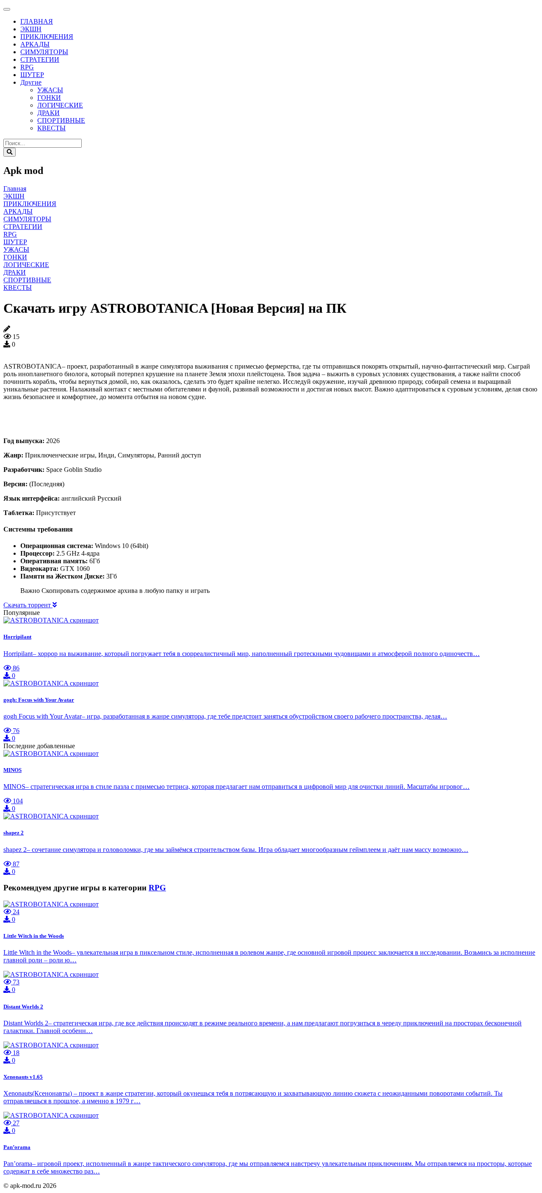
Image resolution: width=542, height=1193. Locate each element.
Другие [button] (30, 82)
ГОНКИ (49, 97)
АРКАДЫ (35, 44)
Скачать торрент (28, 605)
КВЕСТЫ (51, 128)
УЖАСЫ (50, 90)
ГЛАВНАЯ (36, 21)
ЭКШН (30, 29)
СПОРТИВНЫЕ (61, 120)
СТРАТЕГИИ (39, 59)
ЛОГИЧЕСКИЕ (60, 105)
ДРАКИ (48, 112)
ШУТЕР (32, 74)
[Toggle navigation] (6, 9)
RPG (27, 67)
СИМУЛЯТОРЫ (44, 51)
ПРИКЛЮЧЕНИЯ (46, 36)
